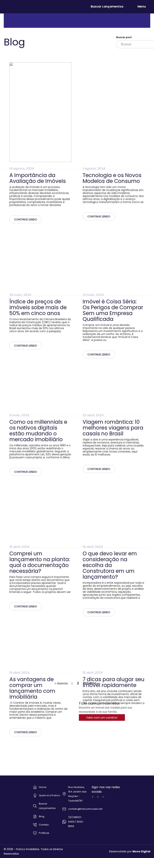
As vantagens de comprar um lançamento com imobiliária (32, 688)
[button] (102, 717)
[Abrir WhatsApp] (144, 848)
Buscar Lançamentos (107, 6)
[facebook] (93, 797)
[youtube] (103, 797)
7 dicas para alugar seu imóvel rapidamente (113, 682)
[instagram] (98, 797)
